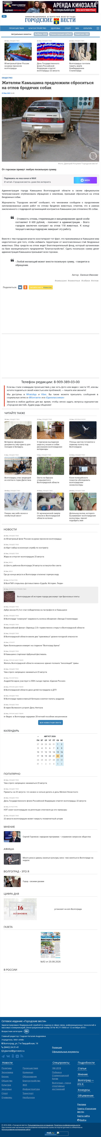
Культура (88, 28)
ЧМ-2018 (56, 1068)
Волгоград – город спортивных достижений (61, 1086)
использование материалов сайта (16, 1129)
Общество (7, 78)
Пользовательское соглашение (40, 1125)
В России (10, 969)
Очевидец (7, 1097)
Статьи (82, 1068)
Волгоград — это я (85, 1082)
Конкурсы (84, 1090)
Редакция (57, 1047)
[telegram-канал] (3, 1056)
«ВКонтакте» (34, 397)
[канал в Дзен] (17, 1056)
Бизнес (5, 1076)
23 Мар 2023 (6, 93)
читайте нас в (41, 287)
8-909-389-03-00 (67, 382)
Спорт (68, 28)
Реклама (81, 1104)
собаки (86, 280)
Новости (10, 529)
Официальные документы (65, 1051)
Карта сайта (83, 1115)
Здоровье (55, 28)
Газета (8, 927)
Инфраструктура (31, 1089)
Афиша (9, 849)
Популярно (12, 773)
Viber (43, 394)
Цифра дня (11, 894)
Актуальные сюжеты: (21, 34)
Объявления (86, 1095)
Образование (30, 1076)
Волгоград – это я (16, 871)
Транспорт (28, 1093)
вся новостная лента (50, 722)
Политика (7, 1068)
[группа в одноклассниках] (13, 1056)
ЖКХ (77, 28)
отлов (95, 280)
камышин (61, 280)
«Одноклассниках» (54, 397)
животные (74, 280)
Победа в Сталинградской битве (60, 1075)
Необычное (29, 1097)
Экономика (7, 1072)
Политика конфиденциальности (67, 1125)
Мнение (9, 827)
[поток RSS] (21, 1056)
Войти (83, 1120)
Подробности (86, 1062)
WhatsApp (32, 394)
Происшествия (16, 28)
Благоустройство (37, 28)
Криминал (28, 1072)
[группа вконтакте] (8, 1056)
